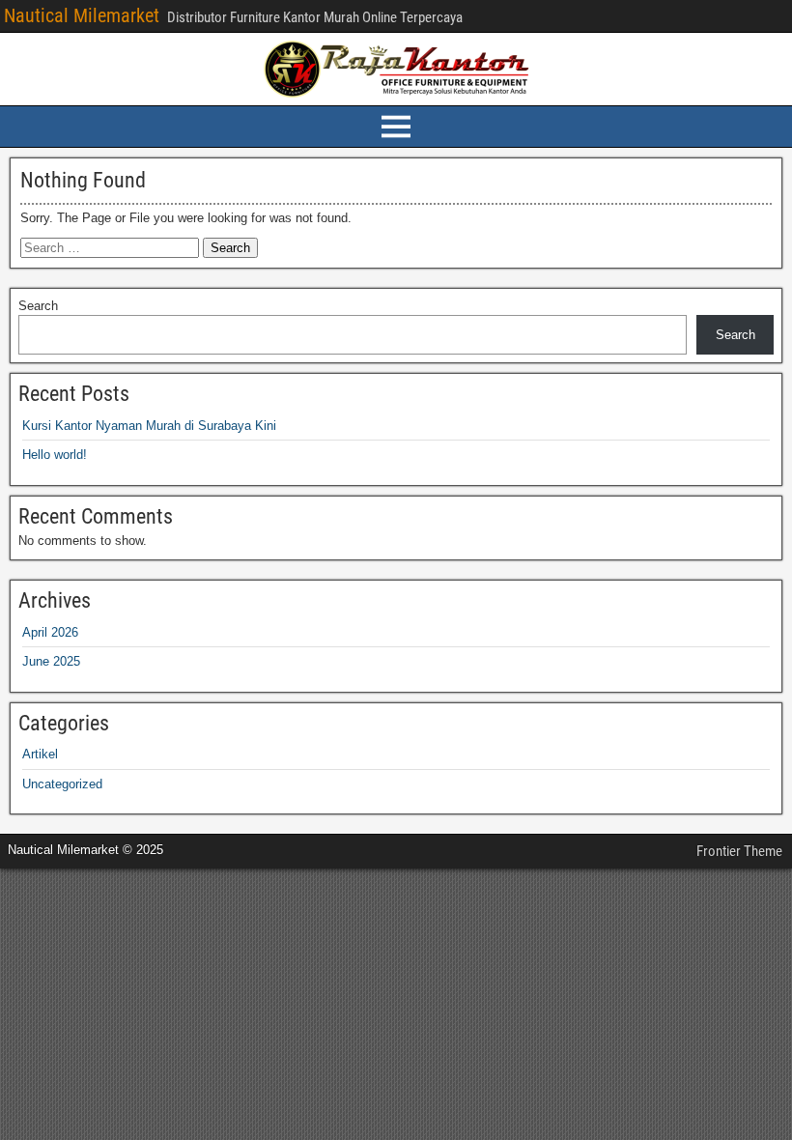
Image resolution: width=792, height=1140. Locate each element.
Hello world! (54, 454)
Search (38, 306)
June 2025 (51, 661)
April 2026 (50, 632)
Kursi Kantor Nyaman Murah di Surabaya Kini (149, 425)
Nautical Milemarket (81, 15)
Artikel (40, 754)
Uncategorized (62, 784)
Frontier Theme (739, 851)
